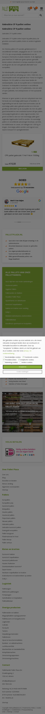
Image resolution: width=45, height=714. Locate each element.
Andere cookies (27, 362)
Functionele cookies (31, 357)
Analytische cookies (27, 360)
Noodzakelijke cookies (13, 357)
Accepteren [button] (22, 367)
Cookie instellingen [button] (22, 372)
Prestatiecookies (10, 360)
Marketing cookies (11, 362)
